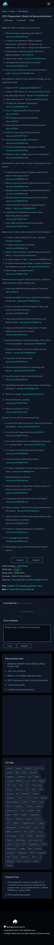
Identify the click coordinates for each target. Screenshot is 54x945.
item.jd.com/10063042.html (17, 248)
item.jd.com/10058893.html (17, 186)
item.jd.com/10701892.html (17, 37)
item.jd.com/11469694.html (25, 208)
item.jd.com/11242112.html (17, 412)
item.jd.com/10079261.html (37, 95)
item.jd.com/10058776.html (17, 107)
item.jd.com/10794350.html (28, 427)
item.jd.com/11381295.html (39, 47)
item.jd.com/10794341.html (17, 362)
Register (24, 646)
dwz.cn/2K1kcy (12, 128)
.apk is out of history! (17, 671)
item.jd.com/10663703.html (36, 99)
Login (9, 646)
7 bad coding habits (16, 685)
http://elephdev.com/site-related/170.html (30, 579)
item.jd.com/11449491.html (30, 88)
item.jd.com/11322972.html (17, 313)
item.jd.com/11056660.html (28, 389)
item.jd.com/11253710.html (39, 92)
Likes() (20, 560)
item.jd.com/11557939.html (17, 158)
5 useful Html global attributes (21, 589)
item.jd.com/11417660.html (31, 322)
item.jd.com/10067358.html (17, 502)
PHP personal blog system (19, 895)
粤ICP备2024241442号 (15, 927)
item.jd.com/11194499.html (35, 344)
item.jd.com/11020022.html (17, 523)
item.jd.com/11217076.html (38, 267)
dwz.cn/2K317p (12, 121)
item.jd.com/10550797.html (17, 493)
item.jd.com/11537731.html (24, 371)
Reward (36, 560)
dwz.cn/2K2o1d (12, 292)
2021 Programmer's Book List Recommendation (28, 680)
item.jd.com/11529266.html (28, 301)
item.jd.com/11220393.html (17, 143)
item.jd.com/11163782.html (34, 445)
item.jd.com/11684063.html (24, 471)
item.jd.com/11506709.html (17, 480)
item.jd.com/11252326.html (25, 255)
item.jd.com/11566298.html (25, 353)
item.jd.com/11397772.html (17, 436)
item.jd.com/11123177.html (16, 136)
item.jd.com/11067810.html (17, 541)
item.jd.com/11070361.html (17, 532)
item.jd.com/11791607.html (35, 59)
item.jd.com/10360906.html (17, 179)
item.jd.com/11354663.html (23, 73)
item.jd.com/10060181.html (17, 201)
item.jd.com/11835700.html (17, 150)
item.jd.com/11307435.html (28, 511)
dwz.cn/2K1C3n (12, 114)
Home (4, 11)
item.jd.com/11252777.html (16, 226)
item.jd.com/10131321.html (33, 394)
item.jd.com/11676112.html (16, 403)
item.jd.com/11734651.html (17, 462)
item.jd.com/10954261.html (17, 194)
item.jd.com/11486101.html (16, 274)
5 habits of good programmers (21, 689)
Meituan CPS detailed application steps (25, 586)
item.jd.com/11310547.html (16, 335)
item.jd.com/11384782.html (17, 66)
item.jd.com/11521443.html (17, 380)
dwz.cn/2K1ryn (28, 55)
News (12, 11)
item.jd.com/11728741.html (16, 219)
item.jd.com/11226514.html (40, 259)
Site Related (23, 11)
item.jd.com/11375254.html (17, 453)
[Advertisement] (27, 725)
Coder (17, 569)
